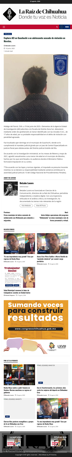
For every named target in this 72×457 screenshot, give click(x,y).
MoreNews (43, 455)
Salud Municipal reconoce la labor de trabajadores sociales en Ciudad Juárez (17, 291)
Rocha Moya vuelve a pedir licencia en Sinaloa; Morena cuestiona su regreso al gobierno (17, 390)
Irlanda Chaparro (10, 295)
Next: (53, 216)
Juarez (16, 285)
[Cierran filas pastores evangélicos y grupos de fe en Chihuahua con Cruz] (19, 408)
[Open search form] (57, 27)
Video (67, 27)
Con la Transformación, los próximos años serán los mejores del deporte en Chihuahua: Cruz (52, 390)
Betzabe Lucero (10, 46)
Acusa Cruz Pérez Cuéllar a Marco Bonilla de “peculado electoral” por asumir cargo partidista (52, 258)
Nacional (8, 383)
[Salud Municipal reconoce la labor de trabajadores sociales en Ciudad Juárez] (19, 277)
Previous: (19, 216)
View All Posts (41, 206)
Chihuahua (8, 34)
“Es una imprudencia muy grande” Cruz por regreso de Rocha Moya (18, 257)
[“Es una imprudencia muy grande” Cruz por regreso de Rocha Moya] (19, 243)
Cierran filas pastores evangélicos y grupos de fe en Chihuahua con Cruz (18, 422)
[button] (4, 27)
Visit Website (26, 206)
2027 (7, 251)
